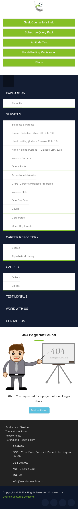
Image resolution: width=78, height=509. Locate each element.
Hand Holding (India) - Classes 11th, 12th (35, 141)
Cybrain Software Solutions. (19, 496)
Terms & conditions (16, 431)
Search (16, 247)
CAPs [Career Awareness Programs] (33, 183)
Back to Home (39, 410)
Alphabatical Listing (23, 256)
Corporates (18, 217)
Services (13, 114)
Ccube (15, 208)
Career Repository (22, 237)
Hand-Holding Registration (39, 52)
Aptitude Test (39, 42)
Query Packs (19, 166)
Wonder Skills (19, 192)
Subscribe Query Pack (39, 32)
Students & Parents (23, 124)
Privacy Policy (13, 435)
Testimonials (16, 296)
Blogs (39, 62)
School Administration (24, 175)
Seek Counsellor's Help (39, 22)
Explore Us (15, 92)
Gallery (13, 266)
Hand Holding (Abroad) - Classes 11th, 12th (37, 149)
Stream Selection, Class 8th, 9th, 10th (33, 133)
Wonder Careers (21, 158)
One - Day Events (22, 226)
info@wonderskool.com (27, 481)
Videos (16, 285)
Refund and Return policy (20, 439)
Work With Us (17, 308)
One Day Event (20, 200)
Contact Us (15, 321)
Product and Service (17, 427)
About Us (17, 103)
